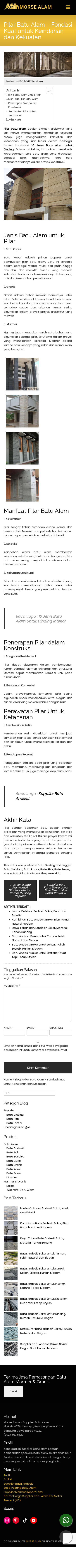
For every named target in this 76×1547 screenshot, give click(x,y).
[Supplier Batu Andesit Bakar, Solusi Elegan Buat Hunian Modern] (11, 1349)
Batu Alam (11, 1144)
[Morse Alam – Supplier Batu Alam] (28, 9)
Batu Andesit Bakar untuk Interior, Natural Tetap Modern (42, 1286)
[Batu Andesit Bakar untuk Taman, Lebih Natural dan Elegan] (11, 1259)
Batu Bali (12, 1152)
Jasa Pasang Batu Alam (20, 1488)
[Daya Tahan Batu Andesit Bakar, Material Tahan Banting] (11, 1244)
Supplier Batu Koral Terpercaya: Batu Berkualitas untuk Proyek (56, 889)
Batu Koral (13, 1169)
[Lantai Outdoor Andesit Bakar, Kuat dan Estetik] (11, 1213)
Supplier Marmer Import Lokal (23, 1492)
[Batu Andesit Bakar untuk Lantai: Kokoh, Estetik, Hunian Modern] (11, 1274)
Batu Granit (14, 1165)
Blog (18, 1079)
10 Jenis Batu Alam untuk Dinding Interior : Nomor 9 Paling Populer (20, 890)
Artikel (8, 1479)
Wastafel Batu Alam (20, 1190)
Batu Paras (13, 1173)
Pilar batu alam (15, 129)
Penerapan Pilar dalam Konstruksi (22, 105)
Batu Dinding (46, 865)
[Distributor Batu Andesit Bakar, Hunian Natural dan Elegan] (11, 1334)
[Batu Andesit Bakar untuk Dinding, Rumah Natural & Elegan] (11, 1319)
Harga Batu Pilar (14, 873)
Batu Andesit (15, 1148)
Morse (39, 81)
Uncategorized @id (17, 1127)
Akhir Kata (14, 119)
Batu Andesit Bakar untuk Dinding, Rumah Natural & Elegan (43, 1316)
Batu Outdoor (13, 869)
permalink (53, 873)
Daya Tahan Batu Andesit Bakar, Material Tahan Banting (42, 1240)
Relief (10, 1186)
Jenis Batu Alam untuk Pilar (24, 95)
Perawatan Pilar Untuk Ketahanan (22, 113)
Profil (7, 1475)
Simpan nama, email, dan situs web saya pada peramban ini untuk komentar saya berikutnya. (36, 1048)
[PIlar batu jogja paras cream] (22, 411)
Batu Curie (13, 1161)
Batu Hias (12, 1119)
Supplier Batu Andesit (18, 1484)
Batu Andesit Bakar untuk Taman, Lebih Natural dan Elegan (43, 1256)
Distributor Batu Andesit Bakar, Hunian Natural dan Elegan (46, 1331)
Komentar (12, 986)
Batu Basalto (15, 1156)
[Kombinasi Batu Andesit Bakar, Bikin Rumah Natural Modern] (11, 1229)
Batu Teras (61, 869)
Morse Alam (33, 1541)
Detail (13, 1391)
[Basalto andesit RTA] (22, 448)
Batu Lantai (14, 1123)
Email (31, 1028)
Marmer (11, 1177)
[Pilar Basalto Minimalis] (22, 374)
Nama (8, 1028)
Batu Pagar (31, 869)
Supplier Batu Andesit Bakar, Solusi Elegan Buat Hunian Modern (43, 1346)
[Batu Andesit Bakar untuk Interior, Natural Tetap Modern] (11, 1289)
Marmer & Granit (15, 1181)
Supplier (9, 1110)
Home (8, 1079)
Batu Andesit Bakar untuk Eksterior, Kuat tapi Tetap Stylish (43, 1301)
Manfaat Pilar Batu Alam (23, 99)
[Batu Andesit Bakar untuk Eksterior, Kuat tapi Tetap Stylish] (11, 1304)
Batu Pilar (46, 869)
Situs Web (56, 1028)
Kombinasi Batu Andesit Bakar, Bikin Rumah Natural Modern (44, 1225)
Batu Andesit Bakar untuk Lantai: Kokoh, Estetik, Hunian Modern (38, 947)
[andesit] (22, 485)
